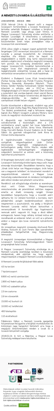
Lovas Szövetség (8, 21)
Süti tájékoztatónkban (12, 400)
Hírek (28, 21)
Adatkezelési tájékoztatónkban (32, 398)
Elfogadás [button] (24, 405)
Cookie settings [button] (10, 405)
